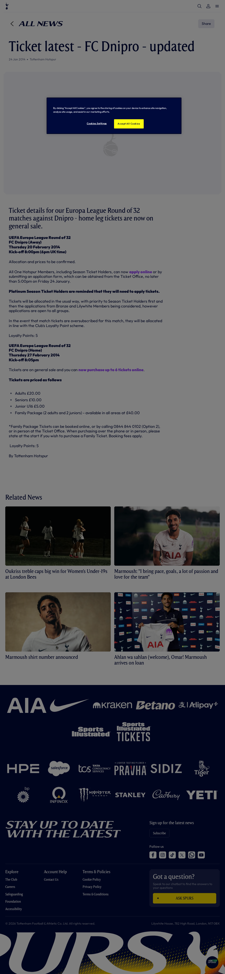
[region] (114, 116)
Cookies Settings (97, 123)
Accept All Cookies (129, 123)
